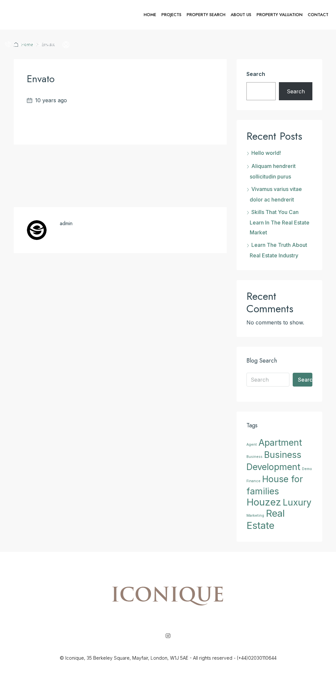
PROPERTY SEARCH (206, 15)
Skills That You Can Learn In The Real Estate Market (279, 222)
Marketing (255, 515)
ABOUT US (241, 15)
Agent (251, 444)
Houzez (263, 502)
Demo (307, 469)
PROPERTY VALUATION (280, 15)
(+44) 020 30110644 (34, 44)
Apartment (280, 442)
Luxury (297, 502)
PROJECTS (171, 15)
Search (255, 74)
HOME (150, 15)
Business (254, 457)
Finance (253, 481)
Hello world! (266, 153)
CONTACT (318, 15)
